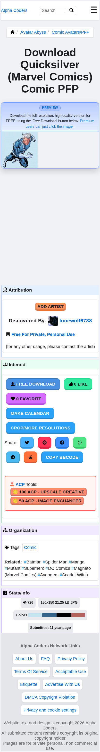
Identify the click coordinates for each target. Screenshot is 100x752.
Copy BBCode (62, 457)
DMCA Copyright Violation (50, 697)
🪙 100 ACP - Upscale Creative (48, 492)
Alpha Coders (14, 10)
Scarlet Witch (74, 574)
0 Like (80, 384)
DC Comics (58, 568)
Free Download (35, 384)
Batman (33, 562)
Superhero (34, 568)
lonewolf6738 (75, 320)
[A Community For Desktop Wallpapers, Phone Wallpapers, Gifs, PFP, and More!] (12, 32)
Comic (30, 547)
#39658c (49, 615)
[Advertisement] (50, 226)
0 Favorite (28, 398)
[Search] (71, 10)
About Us (24, 658)
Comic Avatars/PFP (71, 32)
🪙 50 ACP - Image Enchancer (47, 501)
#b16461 (78, 615)
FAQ (45, 658)
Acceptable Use (70, 671)
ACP (20, 484)
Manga (76, 562)
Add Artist (50, 306)
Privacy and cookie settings (50, 710)
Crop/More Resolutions (40, 428)
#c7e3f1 (35, 615)
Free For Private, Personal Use (43, 334)
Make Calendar (30, 413)
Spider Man (56, 562)
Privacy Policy (71, 658)
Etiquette (28, 684)
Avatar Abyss (33, 32)
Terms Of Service (31, 671)
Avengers (49, 574)
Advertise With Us (62, 684)
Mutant (13, 568)
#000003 (64, 615)
